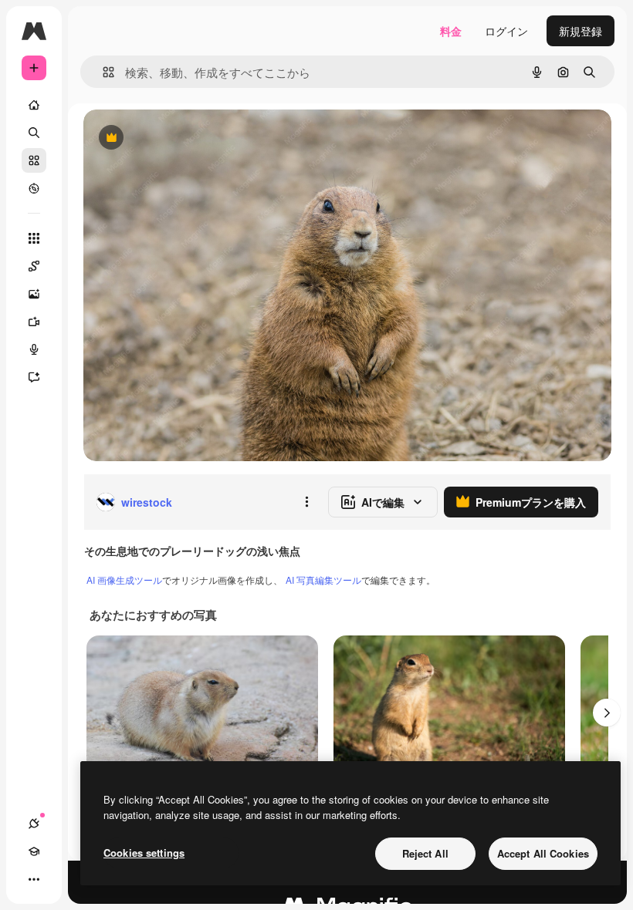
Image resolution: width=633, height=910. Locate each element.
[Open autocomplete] (102, 72)
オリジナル (189, 138)
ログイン (506, 31)
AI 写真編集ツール (323, 579)
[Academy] (34, 851)
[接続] (34, 823)
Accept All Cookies (543, 853)
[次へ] (607, 712)
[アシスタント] (34, 377)
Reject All (425, 853)
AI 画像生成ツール (124, 579)
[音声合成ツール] (34, 349)
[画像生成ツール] (34, 293)
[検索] (34, 132)
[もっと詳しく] (34, 188)
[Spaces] (34, 266)
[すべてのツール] (34, 238)
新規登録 (580, 31)
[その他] (34, 879)
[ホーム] (34, 105)
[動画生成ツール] (34, 321)
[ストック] (34, 160)
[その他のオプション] (306, 502)
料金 (451, 31)
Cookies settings (143, 852)
